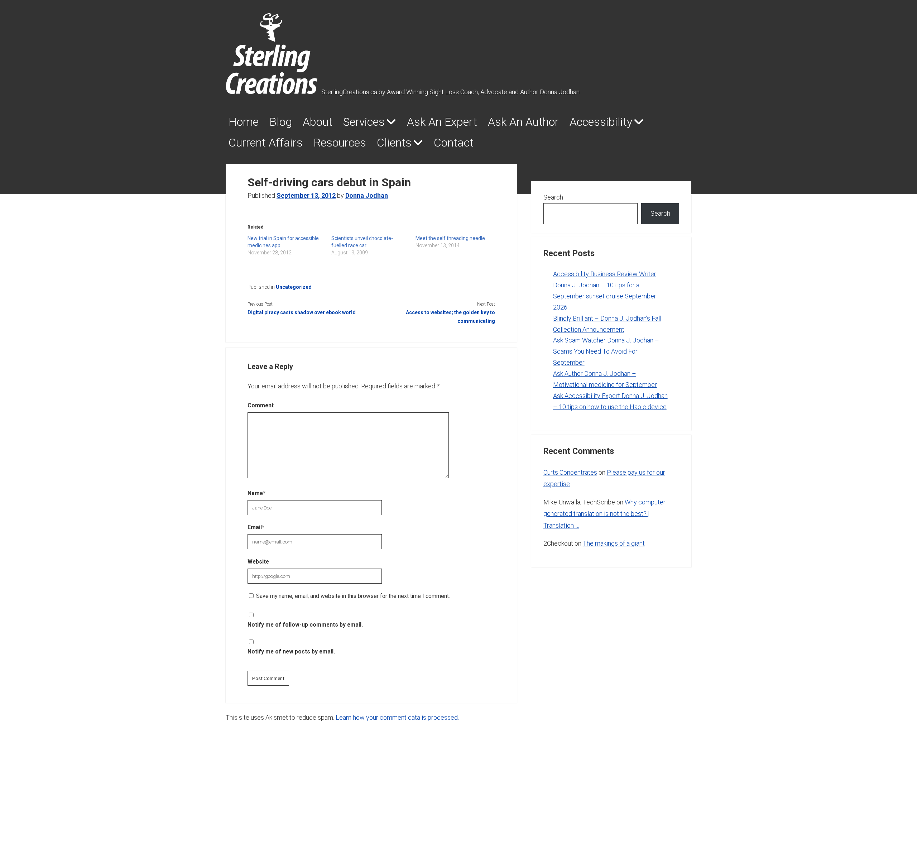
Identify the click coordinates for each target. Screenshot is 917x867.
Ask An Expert (442, 122)
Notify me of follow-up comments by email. (305, 624)
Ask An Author (523, 122)
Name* (256, 493)
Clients (394, 142)
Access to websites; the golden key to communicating (450, 317)
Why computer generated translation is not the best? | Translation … (604, 513)
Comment (261, 405)
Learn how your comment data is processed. (397, 717)
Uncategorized (294, 287)
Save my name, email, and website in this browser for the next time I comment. (353, 596)
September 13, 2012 (306, 195)
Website (258, 561)
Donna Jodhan (366, 195)
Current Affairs (266, 142)
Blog (280, 122)
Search (553, 197)
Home (244, 122)
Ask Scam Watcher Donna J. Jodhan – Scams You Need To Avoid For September (606, 351)
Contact (454, 142)
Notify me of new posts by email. (291, 651)
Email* (256, 527)
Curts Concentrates (570, 472)
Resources (339, 142)
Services (364, 122)
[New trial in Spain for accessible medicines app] (290, 245)
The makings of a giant (614, 543)
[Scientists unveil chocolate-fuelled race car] (373, 245)
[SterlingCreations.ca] (272, 89)
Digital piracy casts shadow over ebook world (302, 312)
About (317, 122)
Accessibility (601, 122)
